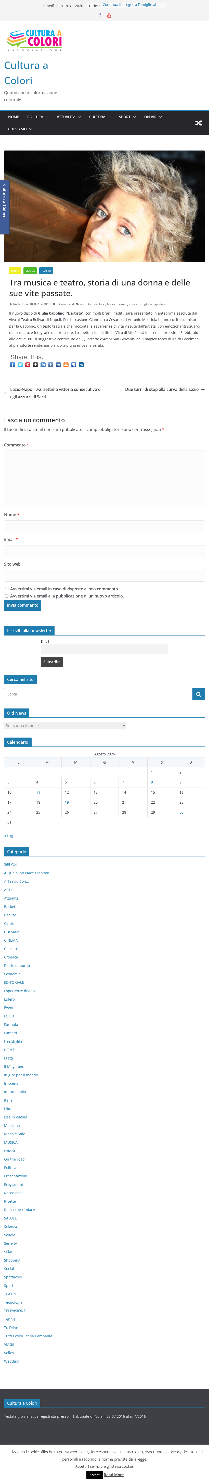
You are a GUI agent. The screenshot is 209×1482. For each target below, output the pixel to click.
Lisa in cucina (15, 1117)
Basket (9, 906)
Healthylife (13, 1041)
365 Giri (10, 864)
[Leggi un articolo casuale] (199, 123)
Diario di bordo (17, 965)
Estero (9, 999)
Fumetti (10, 1032)
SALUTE (10, 1218)
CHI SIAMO (17, 129)
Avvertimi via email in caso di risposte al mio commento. (64, 589)
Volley (9, 1352)
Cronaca (11, 957)
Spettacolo (13, 1277)
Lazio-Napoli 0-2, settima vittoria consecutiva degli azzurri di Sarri (55, 393)
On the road (14, 1159)
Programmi (13, 1184)
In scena (11, 1083)
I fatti (8, 1058)
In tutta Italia (15, 1091)
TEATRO (46, 270)
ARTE (8, 889)
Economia (12, 974)
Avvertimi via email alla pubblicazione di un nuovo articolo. (67, 596)
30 (181, 812)
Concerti (11, 948)
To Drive (11, 1327)
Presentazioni (15, 1176)
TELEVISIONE (15, 1310)
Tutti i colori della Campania (28, 1336)
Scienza (10, 1226)
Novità (9, 1150)
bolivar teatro (116, 304)
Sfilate (9, 1251)
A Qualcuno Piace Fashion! (26, 872)
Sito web (12, 564)
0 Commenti (65, 304)
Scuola (9, 1234)
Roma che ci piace (19, 1209)
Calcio (9, 923)
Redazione (20, 304)
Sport (124, 116)
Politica (35, 116)
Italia (8, 1100)
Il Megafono (14, 1066)
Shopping (12, 1260)
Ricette (10, 1201)
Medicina (12, 1125)
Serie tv (10, 1243)
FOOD (9, 1016)
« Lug (8, 835)
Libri (8, 1108)
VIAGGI (10, 1344)
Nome (11, 514)
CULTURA (97, 116)
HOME (13, 116)
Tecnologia (13, 1302)
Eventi (9, 1007)
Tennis (10, 1319)
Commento (16, 445)
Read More (114, 1474)
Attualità (66, 116)
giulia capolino (154, 304)
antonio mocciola (92, 304)
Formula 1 (12, 1024)
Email (11, 539)
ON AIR (150, 116)
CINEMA (11, 940)
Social (9, 1268)
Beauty (10, 915)
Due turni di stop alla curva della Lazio (162, 389)
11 (38, 792)
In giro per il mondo (21, 1075)
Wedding (11, 1361)
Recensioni (13, 1192)
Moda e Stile (14, 1133)
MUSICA (30, 270)
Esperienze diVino (19, 990)
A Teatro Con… (16, 881)
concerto (135, 304)
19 (67, 802)
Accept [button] (94, 1475)
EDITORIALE (14, 982)
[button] (46, 116)
